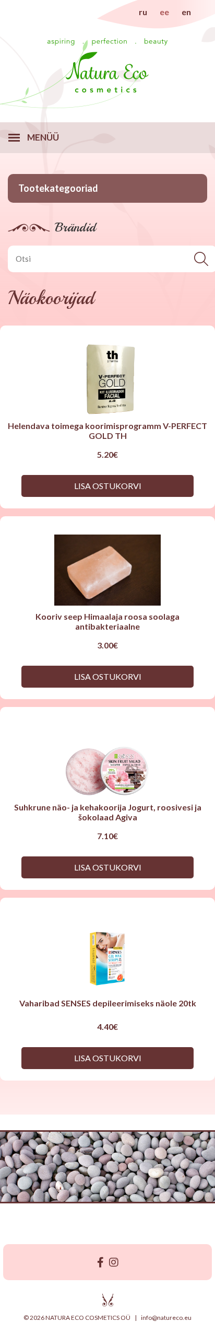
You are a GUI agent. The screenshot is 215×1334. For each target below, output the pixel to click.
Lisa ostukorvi (107, 486)
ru (143, 12)
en (186, 12)
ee (164, 12)
